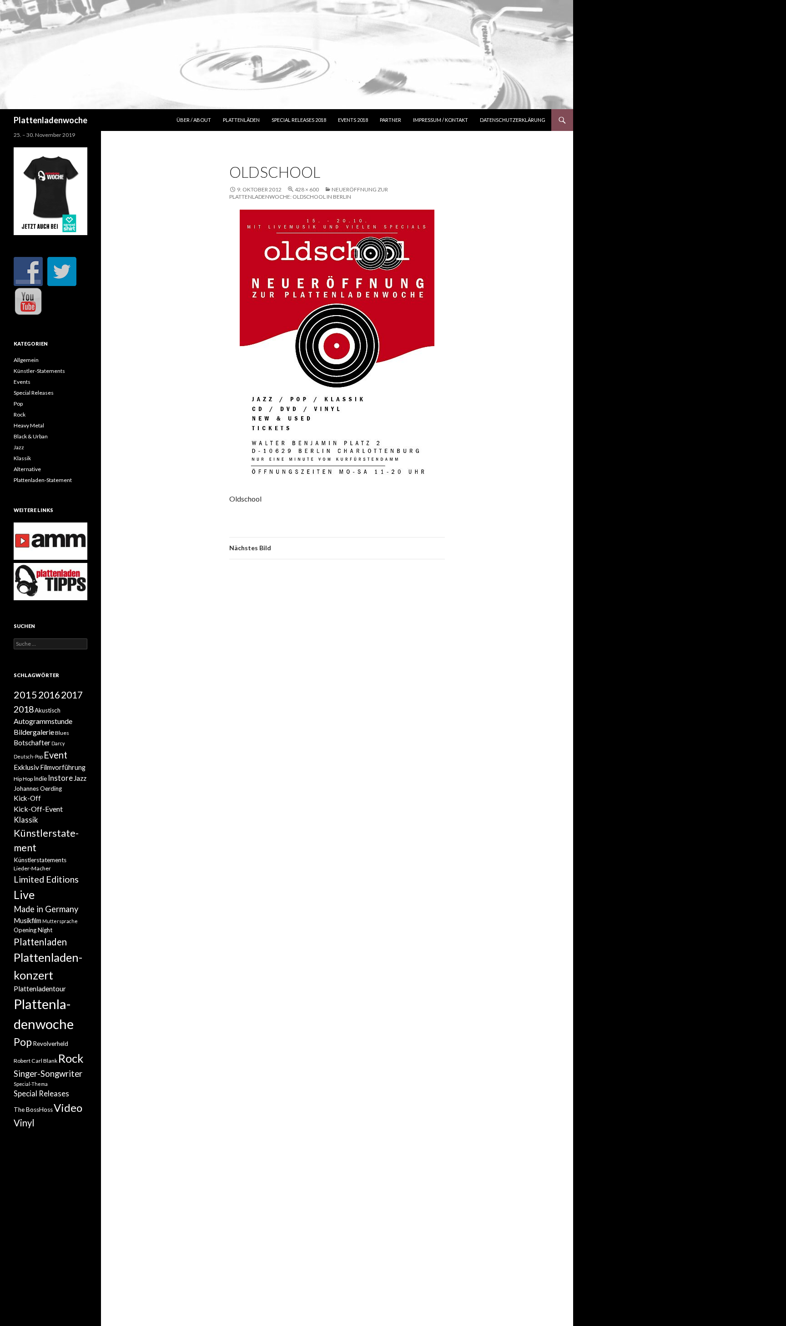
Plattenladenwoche (50, 120)
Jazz (19, 447)
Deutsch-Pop (28, 756)
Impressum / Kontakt (440, 120)
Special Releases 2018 (299, 120)
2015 (25, 695)
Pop (18, 403)
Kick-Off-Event (38, 808)
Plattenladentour (40, 988)
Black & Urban (31, 436)
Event (55, 754)
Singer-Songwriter (48, 1074)
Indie (40, 778)
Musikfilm (27, 920)
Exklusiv (26, 767)
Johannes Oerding (38, 788)
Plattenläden (241, 120)
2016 (49, 695)
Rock (19, 414)
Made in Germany (46, 909)
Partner (390, 120)
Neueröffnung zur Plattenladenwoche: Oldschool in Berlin (308, 193)
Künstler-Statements (39, 370)
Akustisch (47, 710)
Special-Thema (31, 1084)
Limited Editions (46, 879)
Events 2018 (353, 120)
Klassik (22, 458)
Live (24, 894)
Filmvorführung (63, 767)
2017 (72, 694)
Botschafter (32, 742)
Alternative (27, 469)
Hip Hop (23, 778)
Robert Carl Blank (35, 1060)
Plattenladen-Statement (43, 480)
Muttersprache (60, 921)
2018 (24, 708)
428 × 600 (307, 189)
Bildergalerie (34, 732)
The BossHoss (33, 1109)
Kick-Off (27, 798)
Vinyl (24, 1122)
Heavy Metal (29, 425)
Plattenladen (40, 941)
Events (22, 381)
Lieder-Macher (32, 868)
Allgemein (26, 360)
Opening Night (33, 930)
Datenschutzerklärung (512, 120)
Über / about (193, 120)
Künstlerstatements (40, 860)
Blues (62, 732)
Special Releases (34, 392)
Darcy (58, 743)
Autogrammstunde (43, 721)
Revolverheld (50, 1043)
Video (68, 1107)
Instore (60, 778)
